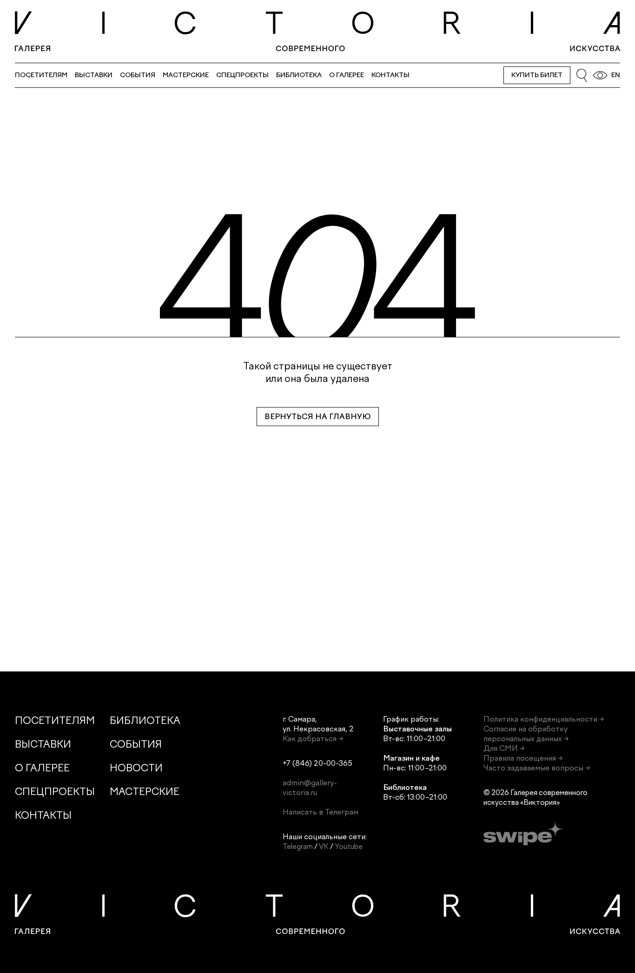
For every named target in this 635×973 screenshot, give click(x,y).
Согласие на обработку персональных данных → (526, 733)
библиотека (299, 75)
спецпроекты (242, 75)
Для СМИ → (503, 748)
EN (615, 75)
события (137, 75)
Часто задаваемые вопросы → (536, 767)
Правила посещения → (522, 758)
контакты (390, 75)
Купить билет (536, 75)
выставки (93, 75)
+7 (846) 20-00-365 (317, 763)
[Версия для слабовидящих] (600, 75)
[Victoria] (317, 31)
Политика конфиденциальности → (543, 719)
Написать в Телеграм (320, 812)
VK (324, 846)
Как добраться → (313, 738)
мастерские (186, 75)
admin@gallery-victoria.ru (310, 787)
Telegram (298, 846)
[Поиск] (581, 75)
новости (136, 768)
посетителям (41, 75)
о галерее (346, 75)
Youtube (349, 846)
